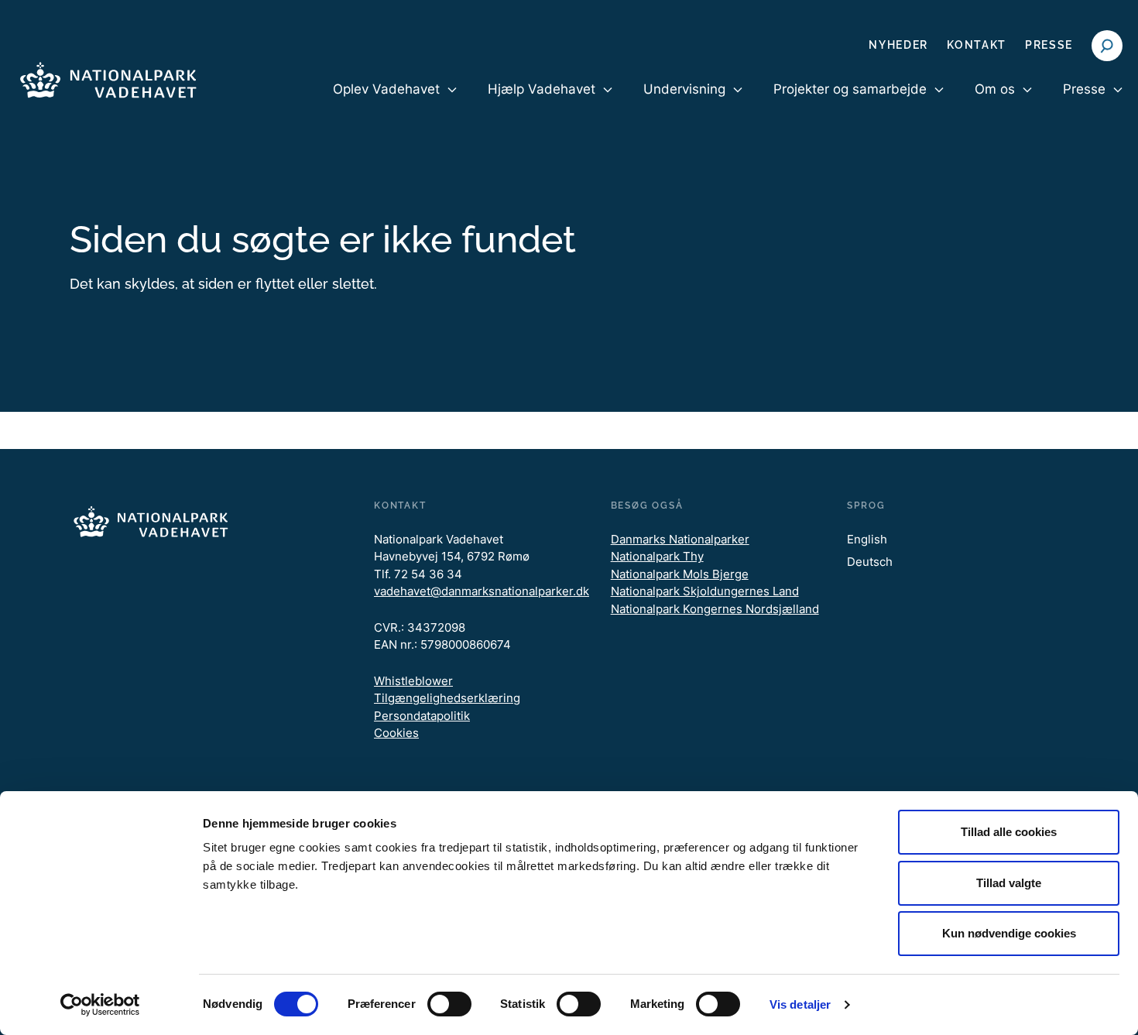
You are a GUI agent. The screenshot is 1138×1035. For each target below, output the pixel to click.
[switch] (449, 1004)
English (867, 539)
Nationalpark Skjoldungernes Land (705, 591)
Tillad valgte (1008, 882)
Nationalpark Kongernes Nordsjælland (715, 608)
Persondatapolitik (422, 715)
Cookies (396, 732)
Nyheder (898, 45)
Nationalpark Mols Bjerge (680, 574)
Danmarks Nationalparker (680, 539)
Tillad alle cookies (1009, 831)
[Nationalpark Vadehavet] (108, 76)
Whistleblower (413, 680)
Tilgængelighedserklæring (447, 698)
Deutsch (870, 561)
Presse (1049, 45)
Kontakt (976, 45)
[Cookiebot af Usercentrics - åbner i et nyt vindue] (100, 1004)
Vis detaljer (800, 1004)
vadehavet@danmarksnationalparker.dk (481, 591)
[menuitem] (394, 102)
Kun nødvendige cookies (1009, 933)
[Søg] (1107, 45)
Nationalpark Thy (657, 556)
